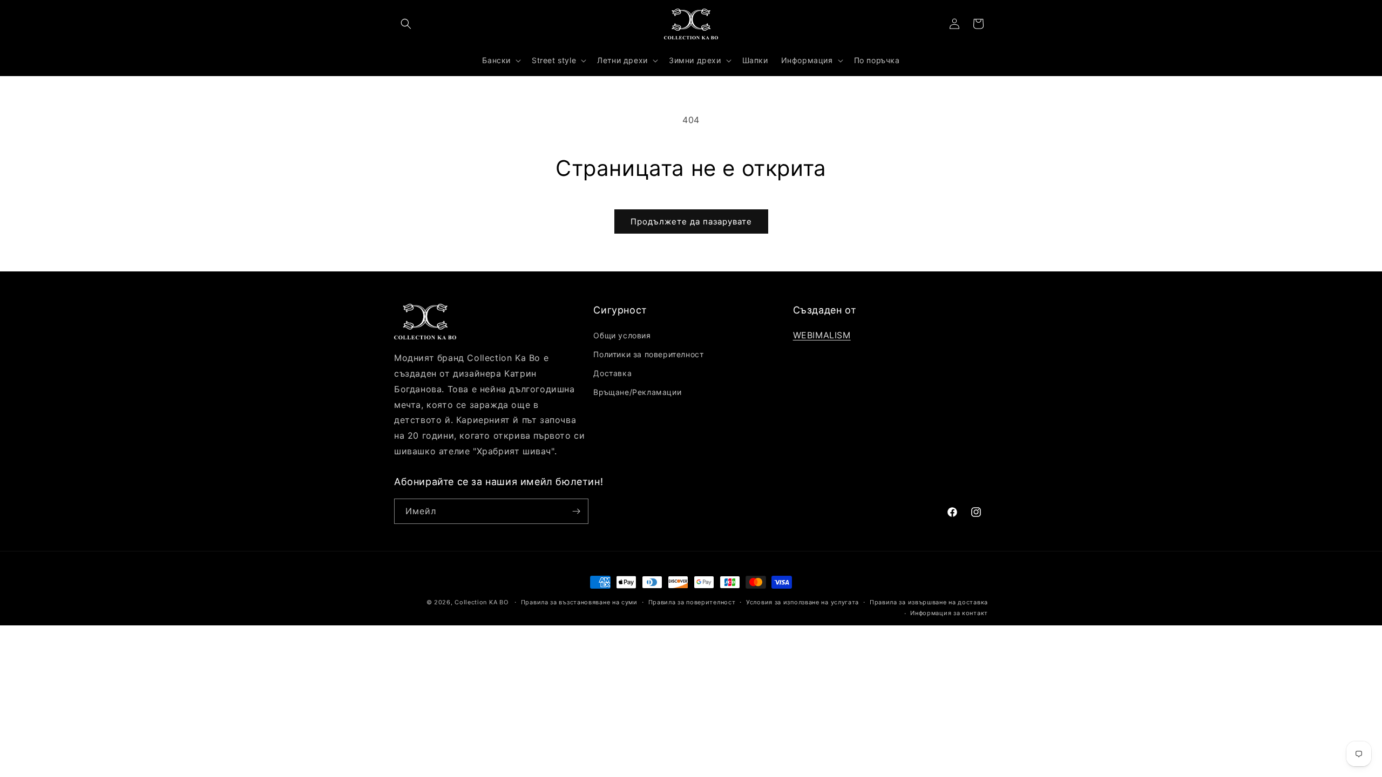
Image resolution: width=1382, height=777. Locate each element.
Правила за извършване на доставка (929, 602)
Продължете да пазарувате (691, 221)
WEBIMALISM (822, 335)
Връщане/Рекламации (637, 392)
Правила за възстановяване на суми (579, 602)
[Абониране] (576, 511)
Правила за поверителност (692, 602)
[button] (406, 24)
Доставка (612, 373)
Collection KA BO (481, 602)
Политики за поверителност (648, 354)
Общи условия (622, 335)
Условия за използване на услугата (802, 602)
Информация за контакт (949, 613)
